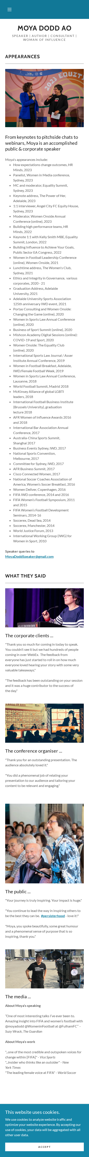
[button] (9, 9)
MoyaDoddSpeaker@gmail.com (29, 556)
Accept (44, 1146)
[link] (44, 28)
